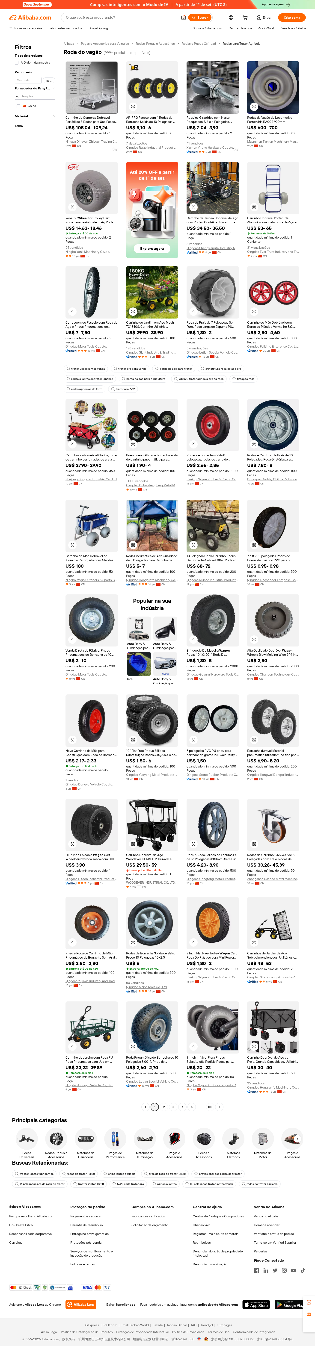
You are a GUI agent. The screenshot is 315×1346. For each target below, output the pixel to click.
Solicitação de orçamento (149, 1225)
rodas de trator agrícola (262, 1184)
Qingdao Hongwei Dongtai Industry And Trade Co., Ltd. (273, 774)
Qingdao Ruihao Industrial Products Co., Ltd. (213, 580)
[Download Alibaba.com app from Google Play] (290, 1304)
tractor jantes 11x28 (91, 1184)
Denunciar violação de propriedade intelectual (218, 1253)
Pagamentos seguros (85, 1216)
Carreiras (15, 1242)
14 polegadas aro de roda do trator (42, 1184)
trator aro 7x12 (125, 389)
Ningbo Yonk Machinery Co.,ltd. (87, 252)
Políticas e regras (82, 1264)
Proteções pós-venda (85, 1242)
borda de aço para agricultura (145, 379)
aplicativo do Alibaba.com (218, 1304)
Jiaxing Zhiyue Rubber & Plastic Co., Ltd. (213, 479)
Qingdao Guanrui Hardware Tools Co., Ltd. (213, 674)
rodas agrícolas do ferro (86, 389)
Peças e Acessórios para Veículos (105, 43)
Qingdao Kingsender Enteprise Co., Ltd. (273, 580)
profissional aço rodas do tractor (220, 1173)
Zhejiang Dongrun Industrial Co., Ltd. (91, 479)
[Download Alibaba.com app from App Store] (256, 1304)
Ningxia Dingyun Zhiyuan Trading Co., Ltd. (91, 141)
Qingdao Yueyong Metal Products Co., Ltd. (152, 774)
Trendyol (206, 1325)
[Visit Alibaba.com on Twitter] (275, 1270)
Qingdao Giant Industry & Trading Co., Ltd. (152, 352)
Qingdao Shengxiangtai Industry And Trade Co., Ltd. (213, 248)
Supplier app (126, 1304)
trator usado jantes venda (88, 368)
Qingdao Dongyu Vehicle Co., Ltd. (89, 784)
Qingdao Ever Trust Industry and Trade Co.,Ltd (273, 252)
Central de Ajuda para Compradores (218, 1216)
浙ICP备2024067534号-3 (275, 1339)
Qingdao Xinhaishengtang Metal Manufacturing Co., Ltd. (152, 485)
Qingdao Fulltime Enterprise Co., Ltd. (273, 346)
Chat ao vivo (201, 1225)
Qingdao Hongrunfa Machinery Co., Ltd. (152, 580)
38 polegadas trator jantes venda (211, 1184)
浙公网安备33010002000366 (232, 1339)
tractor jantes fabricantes (36, 1173)
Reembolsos (202, 1242)
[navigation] (35, 576)
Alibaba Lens (34, 1304)
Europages (224, 1325)
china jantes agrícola (121, 1173)
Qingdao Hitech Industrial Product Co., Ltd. (91, 879)
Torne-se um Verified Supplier (275, 1242)
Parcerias (260, 1251)
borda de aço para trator (176, 368)
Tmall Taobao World (135, 1325)
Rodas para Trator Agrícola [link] (241, 43)
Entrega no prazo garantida (89, 1234)
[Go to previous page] (145, 1107)
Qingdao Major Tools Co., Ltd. (86, 346)
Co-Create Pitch (21, 1225)
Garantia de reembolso (86, 1225)
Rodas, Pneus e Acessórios (155, 43)
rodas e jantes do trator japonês (92, 379)
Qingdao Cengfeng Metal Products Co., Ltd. (213, 879)
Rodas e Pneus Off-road (199, 43)
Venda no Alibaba (266, 1216)
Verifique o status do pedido (274, 1234)
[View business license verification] (199, 1339)
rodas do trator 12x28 (81, 1173)
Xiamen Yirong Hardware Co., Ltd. (210, 147)
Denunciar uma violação (210, 1264)
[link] (309, 1302)
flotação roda (246, 379)
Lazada (158, 1325)
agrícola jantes (167, 1184)
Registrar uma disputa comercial (216, 1234)
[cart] (246, 18)
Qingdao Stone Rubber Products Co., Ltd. (213, 774)
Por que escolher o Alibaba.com (31, 1216)
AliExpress (91, 1325)
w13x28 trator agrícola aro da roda (201, 379)
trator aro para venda (132, 368)
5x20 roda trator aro (130, 1184)
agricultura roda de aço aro (223, 368)
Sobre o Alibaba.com (25, 1206)
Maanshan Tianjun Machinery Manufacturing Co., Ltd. (273, 141)
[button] (183, 17)
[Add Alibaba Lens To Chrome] (80, 1304)
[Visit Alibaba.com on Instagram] (284, 1270)
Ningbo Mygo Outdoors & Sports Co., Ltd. (91, 580)
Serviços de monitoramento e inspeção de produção (91, 1253)
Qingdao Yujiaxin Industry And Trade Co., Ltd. (91, 981)
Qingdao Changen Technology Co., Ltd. (273, 674)
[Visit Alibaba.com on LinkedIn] (266, 1270)
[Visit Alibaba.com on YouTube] (293, 1270)
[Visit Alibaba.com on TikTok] (303, 1270)
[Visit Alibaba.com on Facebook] (256, 1270)
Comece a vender (266, 1225)
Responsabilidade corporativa (30, 1234)
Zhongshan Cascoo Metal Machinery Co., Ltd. (273, 879)
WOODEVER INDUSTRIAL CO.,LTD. (150, 882)
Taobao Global (176, 1325)
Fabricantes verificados (148, 1216)
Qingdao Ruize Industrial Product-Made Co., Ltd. (152, 147)
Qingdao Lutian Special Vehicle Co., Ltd (213, 352)
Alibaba (69, 43)
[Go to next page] (219, 1107)
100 (210, 1107)
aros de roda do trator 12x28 (167, 1173)
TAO (193, 1325)
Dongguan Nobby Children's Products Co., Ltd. (273, 479)
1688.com (110, 1325)
